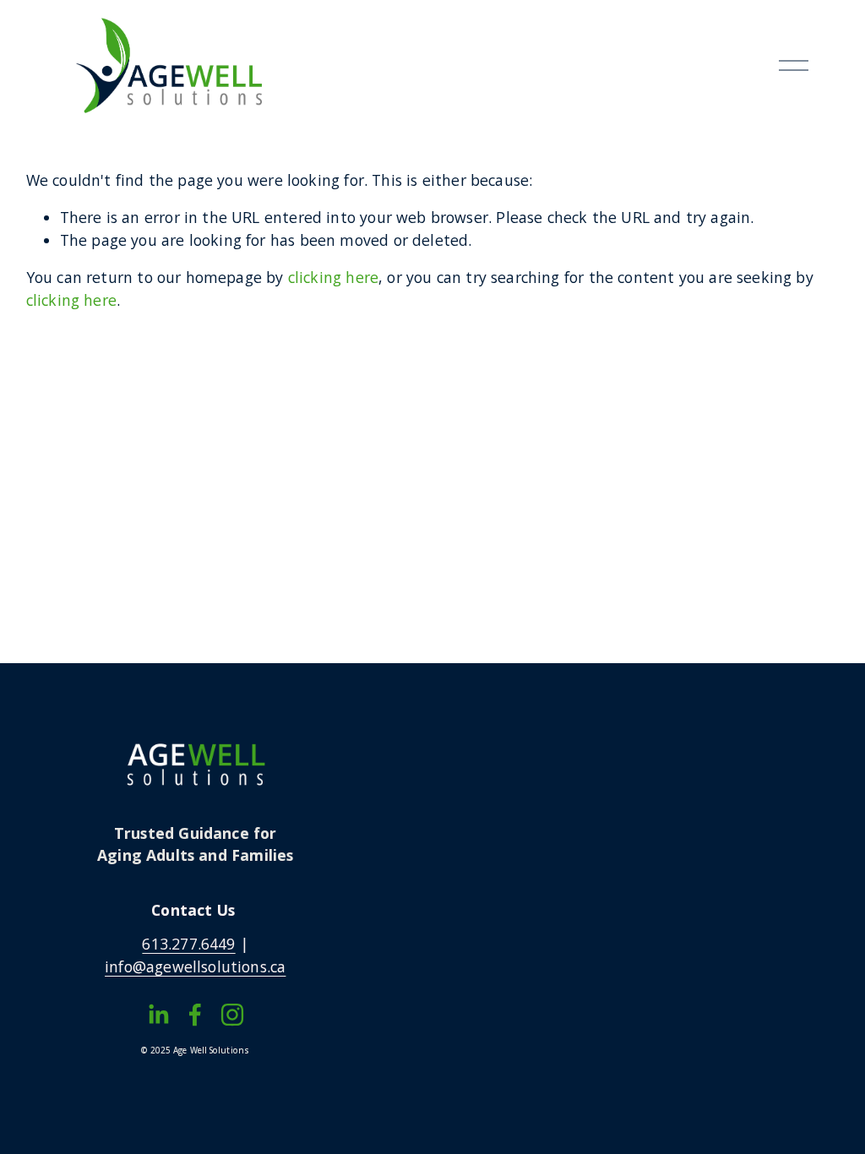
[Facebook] (195, 1014)
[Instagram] (232, 1014)
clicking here (333, 277)
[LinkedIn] (158, 1014)
